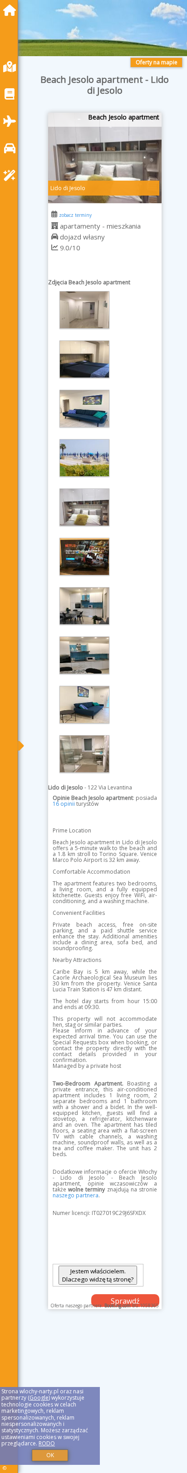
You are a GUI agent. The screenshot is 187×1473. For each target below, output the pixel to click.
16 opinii (64, 804)
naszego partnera (75, 1195)
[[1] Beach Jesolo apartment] (105, 158)
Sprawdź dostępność (125, 1301)
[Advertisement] (105, 1400)
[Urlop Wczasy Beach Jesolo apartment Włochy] (84, 310)
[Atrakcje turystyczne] (12, 175)
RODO (47, 1443)
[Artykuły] (12, 94)
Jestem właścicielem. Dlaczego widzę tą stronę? (97, 1275)
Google (39, 1397)
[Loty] (12, 121)
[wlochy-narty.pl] (12, 10)
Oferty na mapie (156, 62)
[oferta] (54, 225)
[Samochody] (12, 148)
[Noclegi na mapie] (12, 66)
